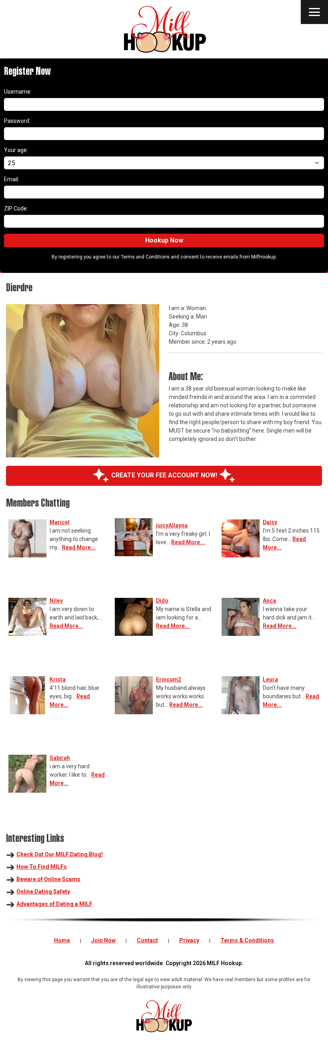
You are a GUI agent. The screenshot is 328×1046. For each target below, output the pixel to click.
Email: (11, 179)
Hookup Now (164, 240)
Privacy (189, 940)
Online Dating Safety (43, 891)
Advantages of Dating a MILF (54, 904)
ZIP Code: (16, 208)
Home (62, 940)
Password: (17, 121)
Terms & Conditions (247, 940)
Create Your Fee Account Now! (164, 475)
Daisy (270, 522)
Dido (162, 600)
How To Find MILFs (41, 867)
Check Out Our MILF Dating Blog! (59, 854)
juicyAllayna (172, 525)
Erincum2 (168, 679)
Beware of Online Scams (48, 879)
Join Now (103, 940)
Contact (147, 940)
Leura (270, 679)
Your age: (16, 150)
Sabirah (60, 758)
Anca (269, 600)
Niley (56, 600)
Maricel (60, 522)
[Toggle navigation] (314, 12)
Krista (58, 679)
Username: (18, 91)
